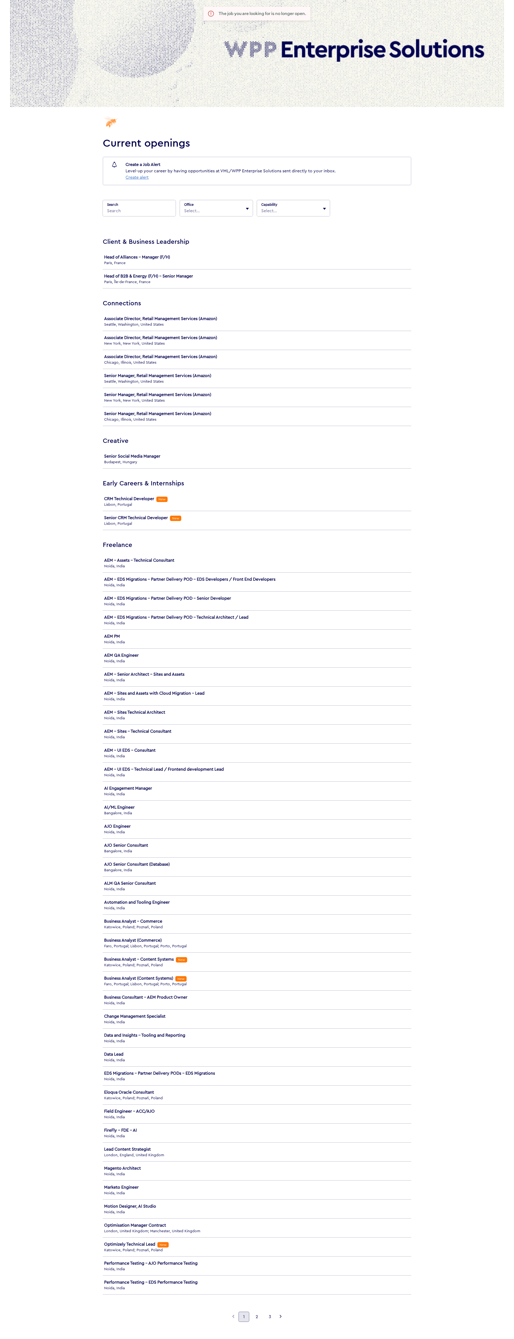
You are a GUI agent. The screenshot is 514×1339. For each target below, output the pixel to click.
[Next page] (281, 1317)
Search (112, 204)
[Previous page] (233, 1317)
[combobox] (184, 211)
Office (189, 204)
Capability (269, 204)
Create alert (137, 177)
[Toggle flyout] (247, 209)
